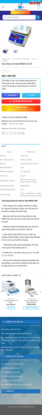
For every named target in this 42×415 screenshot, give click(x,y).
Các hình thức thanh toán (13, 364)
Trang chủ (6, 59)
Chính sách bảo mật (11, 372)
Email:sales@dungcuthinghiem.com (17, 334)
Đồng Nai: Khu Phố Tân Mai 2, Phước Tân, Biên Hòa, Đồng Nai (21, 348)
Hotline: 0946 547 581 (12, 329)
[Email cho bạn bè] (15, 133)
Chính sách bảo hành (12, 368)
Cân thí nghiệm (21, 128)
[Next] (37, 36)
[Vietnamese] (38, 3)
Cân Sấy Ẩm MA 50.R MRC (11, 301)
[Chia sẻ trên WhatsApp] (3, 133)
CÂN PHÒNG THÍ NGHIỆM (21, 59)
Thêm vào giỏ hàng (31, 308)
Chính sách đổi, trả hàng (13, 376)
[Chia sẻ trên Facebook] (7, 133)
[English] (35, 3)
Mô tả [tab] (4, 146)
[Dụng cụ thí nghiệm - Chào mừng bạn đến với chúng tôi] (21, 7)
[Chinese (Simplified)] (31, 3)
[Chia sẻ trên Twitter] (11, 133)
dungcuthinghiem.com (27, 407)
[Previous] (5, 36)
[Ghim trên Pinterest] (19, 133)
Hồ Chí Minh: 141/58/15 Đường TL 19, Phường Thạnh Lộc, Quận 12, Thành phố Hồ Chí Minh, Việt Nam (21, 340)
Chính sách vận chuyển (13, 381)
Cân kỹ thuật (12, 128)
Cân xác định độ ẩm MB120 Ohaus (31, 301)
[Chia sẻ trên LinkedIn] (23, 133)
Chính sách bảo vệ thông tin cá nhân (18, 385)
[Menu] (3, 7)
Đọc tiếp (11, 308)
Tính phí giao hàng (16, 124)
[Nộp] (38, 17)
